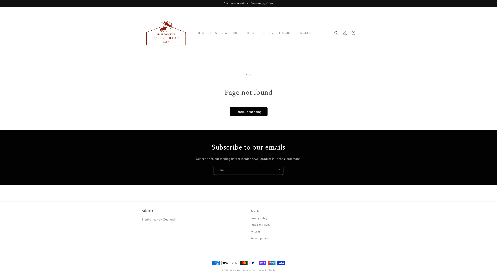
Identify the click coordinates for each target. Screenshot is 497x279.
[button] (237, 33)
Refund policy (259, 238)
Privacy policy (258, 218)
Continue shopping (248, 112)
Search (254, 211)
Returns (255, 231)
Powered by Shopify (265, 270)
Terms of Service (260, 224)
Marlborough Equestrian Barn (242, 270)
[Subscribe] (279, 170)
